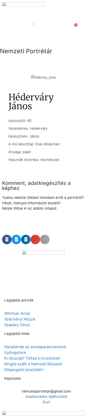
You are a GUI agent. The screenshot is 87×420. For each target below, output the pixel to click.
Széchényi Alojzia (19, 319)
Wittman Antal (17, 313)
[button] (33, 24)
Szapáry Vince (17, 325)
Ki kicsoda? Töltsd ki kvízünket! (32, 358)
